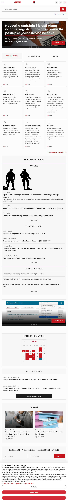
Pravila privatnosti (8, 483)
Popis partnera (28, 483)
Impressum (18, 483)
